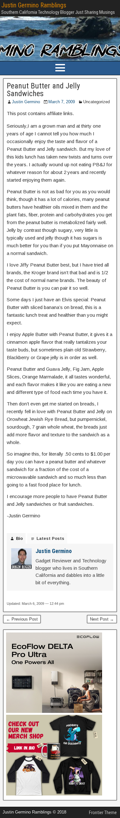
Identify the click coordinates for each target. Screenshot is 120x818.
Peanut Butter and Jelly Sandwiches (43, 89)
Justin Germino (26, 101)
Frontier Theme (103, 812)
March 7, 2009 (61, 101)
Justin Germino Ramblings (33, 5)
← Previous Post (22, 619)
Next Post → (102, 619)
